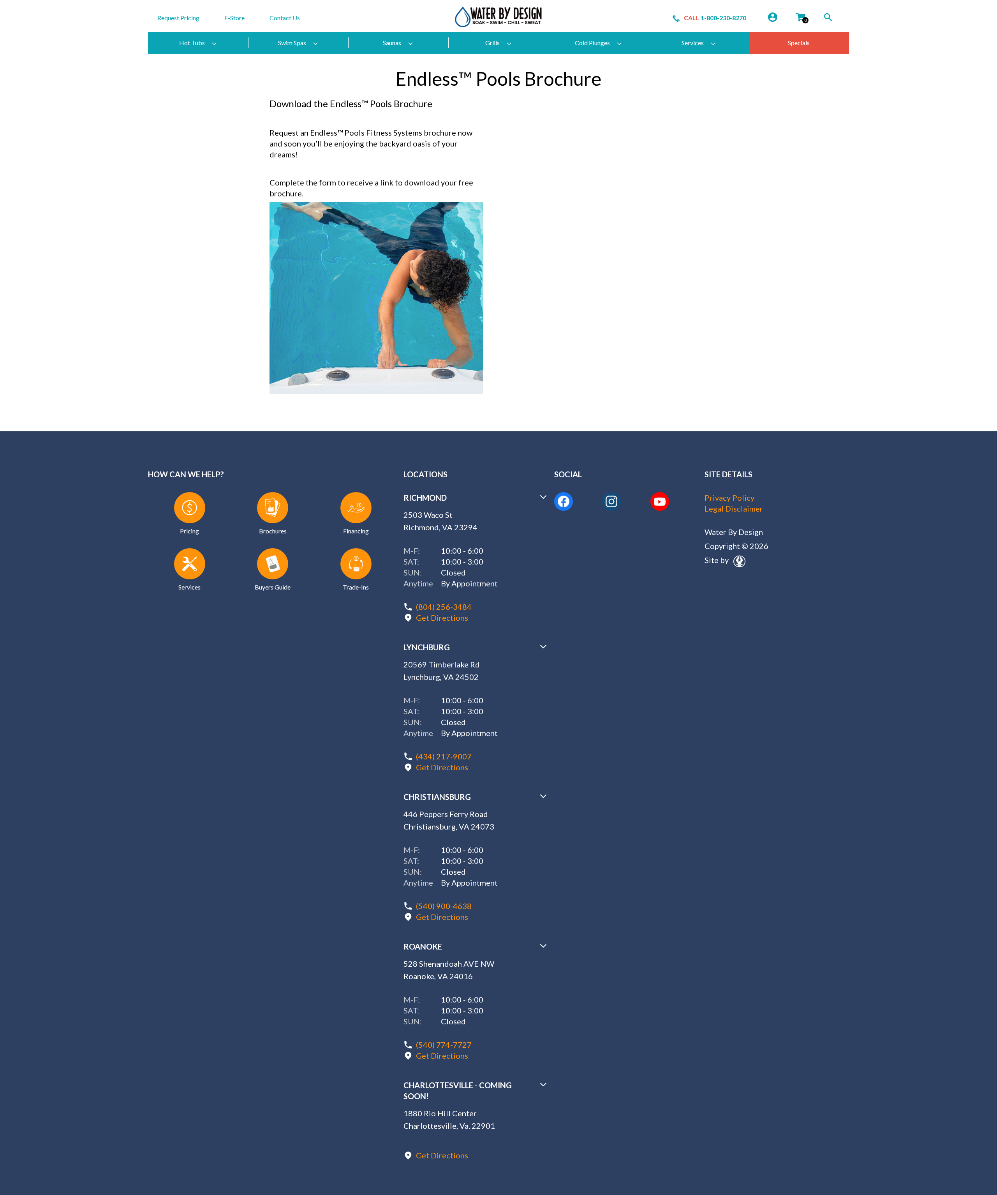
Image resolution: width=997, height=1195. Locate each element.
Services (693, 42)
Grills (492, 42)
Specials (799, 42)
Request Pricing (178, 17)
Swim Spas (292, 42)
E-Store (234, 17)
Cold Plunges (592, 42)
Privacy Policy (729, 497)
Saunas (392, 42)
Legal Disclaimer (734, 508)
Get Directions (442, 617)
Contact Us (285, 17)
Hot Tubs (192, 42)
